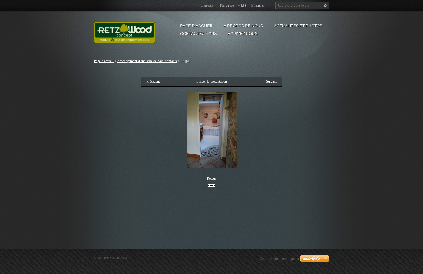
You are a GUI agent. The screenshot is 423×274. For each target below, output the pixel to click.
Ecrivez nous (243, 34)
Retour (211, 178)
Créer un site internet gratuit (279, 259)
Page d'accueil (196, 26)
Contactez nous (198, 34)
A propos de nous (243, 26)
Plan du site (227, 5)
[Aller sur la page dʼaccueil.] (124, 32)
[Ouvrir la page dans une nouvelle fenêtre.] (212, 130)
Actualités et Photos (298, 26)
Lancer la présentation (211, 81)
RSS (243, 5)
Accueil (208, 5)
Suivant (271, 81)
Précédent (153, 81)
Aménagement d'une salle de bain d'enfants (147, 61)
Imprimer (259, 5)
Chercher (324, 5)
